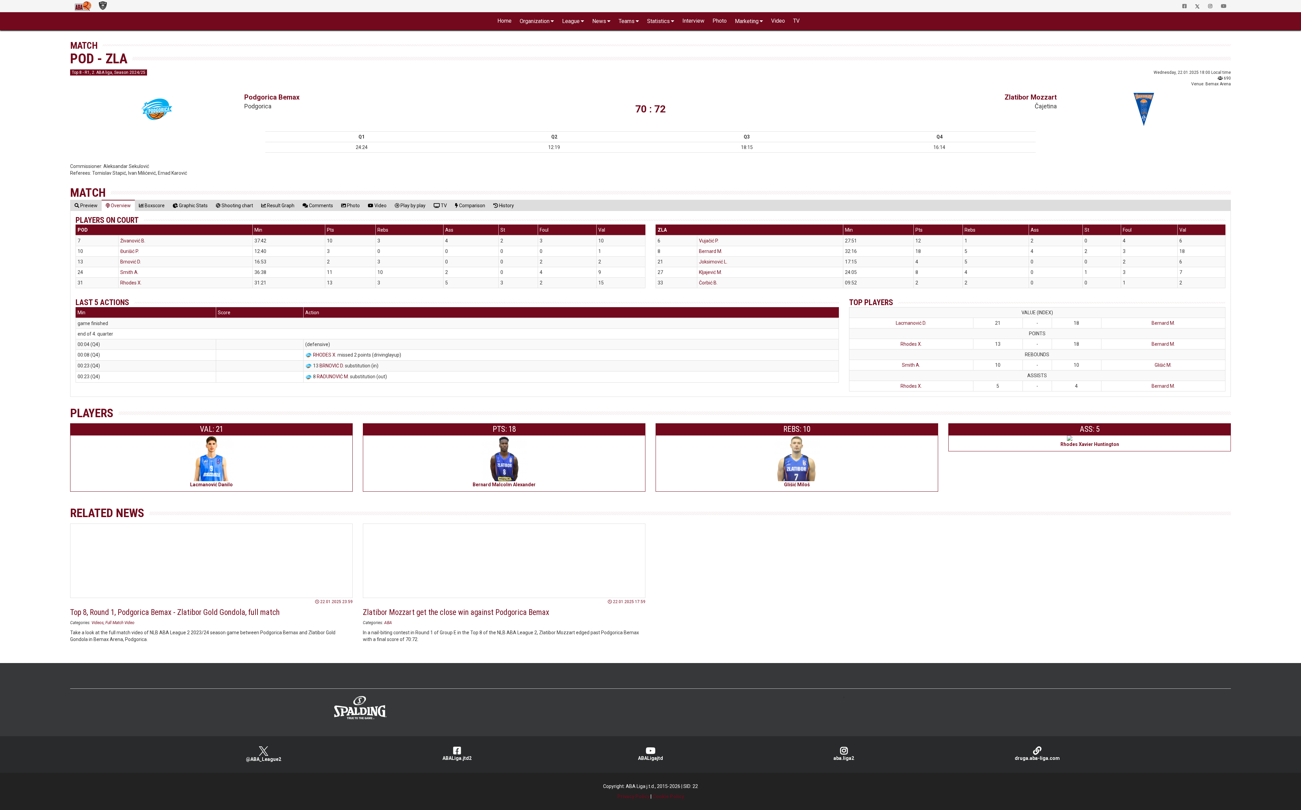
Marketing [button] (747, 21)
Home (504, 21)
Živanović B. (132, 240)
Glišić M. (1163, 365)
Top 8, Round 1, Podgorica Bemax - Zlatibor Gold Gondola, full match (175, 612)
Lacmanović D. (911, 323)
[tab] (86, 205)
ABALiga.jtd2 (457, 758)
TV (796, 21)
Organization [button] (535, 21)
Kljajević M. (710, 272)
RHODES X (324, 355)
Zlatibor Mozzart (1031, 97)
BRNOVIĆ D (331, 365)
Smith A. (129, 272)
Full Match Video (120, 622)
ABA (388, 622)
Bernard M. (710, 251)
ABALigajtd (650, 758)
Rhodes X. (131, 282)
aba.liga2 (843, 758)
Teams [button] (627, 21)
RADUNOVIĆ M (332, 376)
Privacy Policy (633, 796)
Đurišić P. (129, 251)
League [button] (571, 21)
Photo (720, 21)
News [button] (599, 21)
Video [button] (778, 21)
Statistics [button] (658, 21)
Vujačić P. (709, 240)
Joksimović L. (713, 261)
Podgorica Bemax (272, 97)
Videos (97, 622)
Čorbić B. (708, 282)
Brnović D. (130, 261)
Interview (693, 21)
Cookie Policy (668, 796)
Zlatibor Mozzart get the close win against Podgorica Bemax (456, 612)
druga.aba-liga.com (1037, 758)
